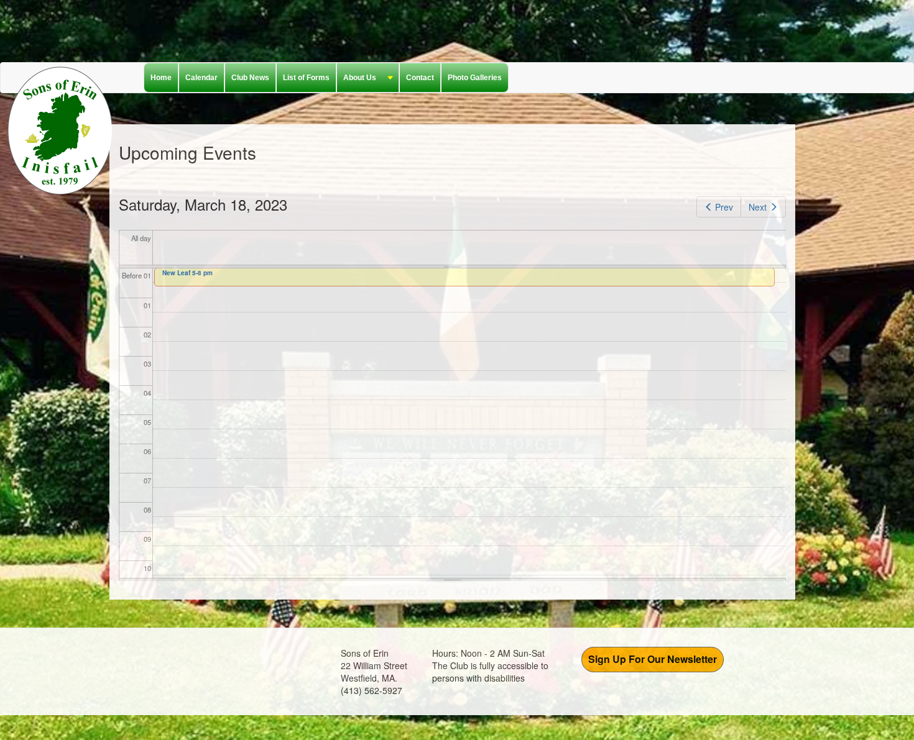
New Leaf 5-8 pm (187, 272)
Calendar (201, 77)
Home (161, 77)
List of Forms (306, 77)
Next (758, 207)
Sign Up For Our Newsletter (652, 659)
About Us (356, 78)
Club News (250, 77)
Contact (420, 77)
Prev (724, 207)
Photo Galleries (475, 77)
